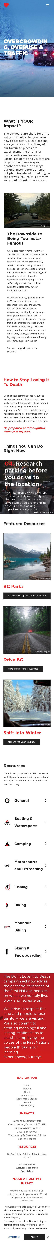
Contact (27, 1102)
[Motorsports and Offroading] (7, 865)
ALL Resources (27, 1164)
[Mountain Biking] (7, 926)
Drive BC (13, 659)
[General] (7, 800)
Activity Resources (27, 1167)
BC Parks (13, 586)
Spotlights (27, 1171)
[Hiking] (7, 905)
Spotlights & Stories (27, 1098)
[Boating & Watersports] (7, 822)
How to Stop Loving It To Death (26, 382)
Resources (27, 1095)
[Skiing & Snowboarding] (7, 951)
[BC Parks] (27, 533)
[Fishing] (7, 887)
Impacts (27, 1088)
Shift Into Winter (22, 732)
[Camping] (7, 843)
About (27, 1092)
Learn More (14, 1237)
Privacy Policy (27, 1105)
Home (27, 1085)
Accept (34, 1237)
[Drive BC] (27, 606)
